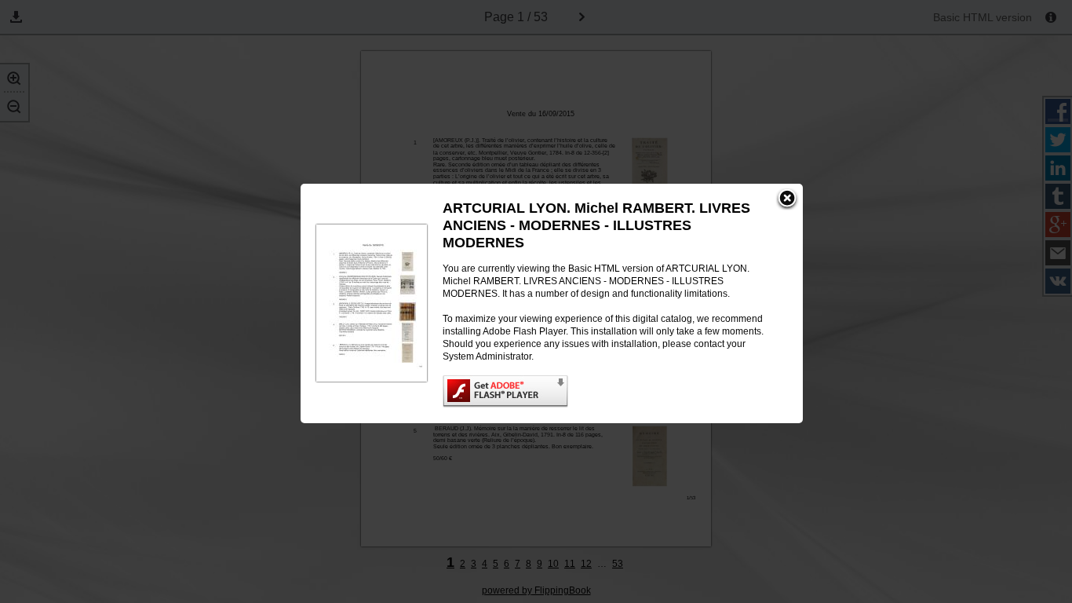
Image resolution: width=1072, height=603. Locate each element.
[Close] (787, 199)
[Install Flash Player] (607, 391)
